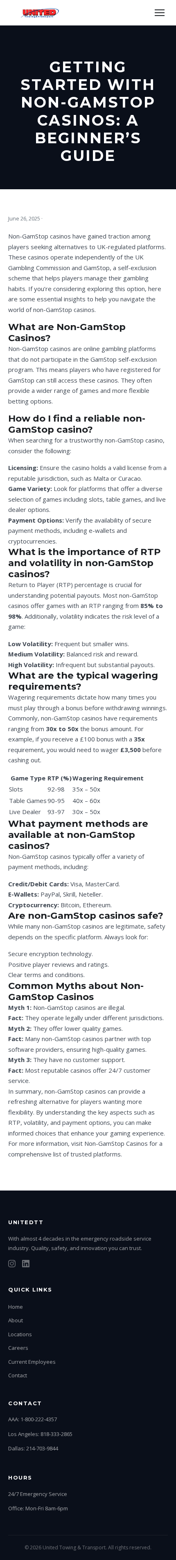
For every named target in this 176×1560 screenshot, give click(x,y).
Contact (17, 1375)
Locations (20, 1334)
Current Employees (32, 1361)
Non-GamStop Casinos (116, 1143)
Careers (18, 1347)
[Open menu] (159, 13)
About (15, 1320)
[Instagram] (12, 1265)
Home (15, 1306)
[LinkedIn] (25, 1265)
